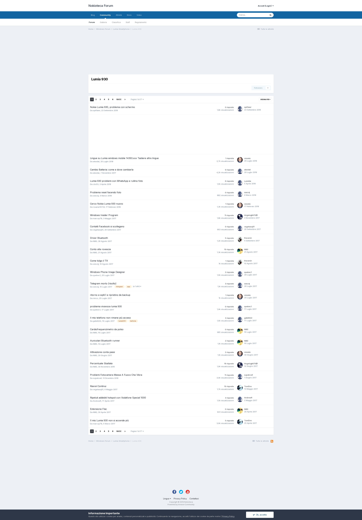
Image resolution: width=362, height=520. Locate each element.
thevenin (248, 238)
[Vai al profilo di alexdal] (240, 171)
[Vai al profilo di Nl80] (240, 251)
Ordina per (265, 99)
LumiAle (247, 181)
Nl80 (95, 241)
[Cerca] (270, 15)
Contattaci (194, 498)
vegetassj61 (98, 230)
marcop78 (97, 218)
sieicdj (96, 196)
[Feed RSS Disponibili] (272, 441)
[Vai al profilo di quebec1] (240, 274)
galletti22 (97, 321)
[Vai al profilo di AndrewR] (240, 399)
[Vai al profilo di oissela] (240, 160)
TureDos (248, 386)
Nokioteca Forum (100, 5)
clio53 (95, 184)
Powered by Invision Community (181, 504)
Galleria (103, 22)
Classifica (116, 22)
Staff (128, 22)
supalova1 (97, 378)
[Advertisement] (139, 54)
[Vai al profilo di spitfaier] (240, 108)
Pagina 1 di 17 (137, 99)
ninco (95, 298)
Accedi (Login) (265, 6)
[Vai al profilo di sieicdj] (240, 194)
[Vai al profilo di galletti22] (240, 319)
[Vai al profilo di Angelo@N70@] (240, 217)
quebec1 (97, 275)
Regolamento (140, 22)
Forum (92, 22)
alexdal (96, 161)
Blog (93, 15)
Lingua (166, 498)
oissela (247, 158)
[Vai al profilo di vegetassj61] (240, 228)
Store (129, 15)
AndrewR (97, 401)
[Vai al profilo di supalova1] (240, 376)
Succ (118, 99)
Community (105, 15)
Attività (119, 15)
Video (139, 15)
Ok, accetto (261, 514)
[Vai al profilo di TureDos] (240, 388)
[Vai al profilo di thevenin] (240, 239)
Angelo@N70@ (251, 215)
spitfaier (96, 110)
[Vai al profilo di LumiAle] (240, 182)
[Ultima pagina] (125, 99)
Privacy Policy (180, 498)
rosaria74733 (99, 207)
